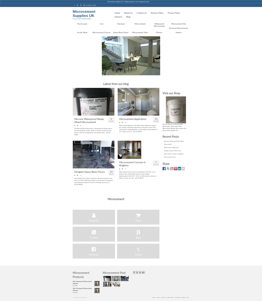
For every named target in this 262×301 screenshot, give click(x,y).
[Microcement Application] (138, 102)
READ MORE (137, 131)
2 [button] (130, 74)
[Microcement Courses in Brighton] (138, 150)
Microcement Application (171, 147)
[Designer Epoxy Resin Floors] (93, 154)
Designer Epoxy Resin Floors (172, 150)
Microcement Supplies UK (84, 13)
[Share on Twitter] (168, 168)
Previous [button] (74, 56)
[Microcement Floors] (115, 284)
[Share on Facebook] (164, 168)
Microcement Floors (170, 157)
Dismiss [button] (152, 1)
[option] (131, 55)
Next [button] (188, 56)
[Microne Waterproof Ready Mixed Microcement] (93, 102)
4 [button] (135, 74)
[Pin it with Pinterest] (175, 168)
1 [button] (127, 74)
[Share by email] (183, 168)
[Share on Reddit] (171, 168)
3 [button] (132, 74)
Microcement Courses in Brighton (174, 154)
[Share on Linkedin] (179, 168)
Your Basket (90, 5)
